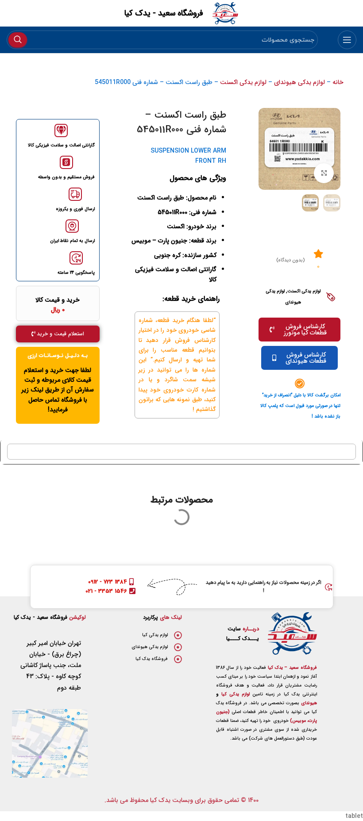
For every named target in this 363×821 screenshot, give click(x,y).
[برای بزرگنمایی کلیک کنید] (324, 173)
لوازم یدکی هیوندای (299, 82)
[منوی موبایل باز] (347, 40)
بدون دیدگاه (290, 260)
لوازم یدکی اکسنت (243, 82)
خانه (338, 82)
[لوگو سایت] (225, 13)
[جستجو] (17, 39)
